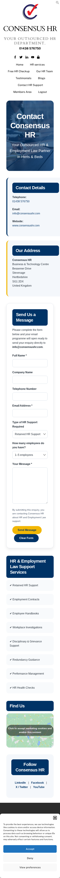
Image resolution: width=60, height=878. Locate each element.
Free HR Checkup (19, 71)
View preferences (30, 867)
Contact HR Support (30, 85)
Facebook (37, 782)
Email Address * (22, 405)
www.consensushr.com (26, 225)
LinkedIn (20, 782)
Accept (30, 848)
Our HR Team (44, 71)
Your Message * (22, 464)
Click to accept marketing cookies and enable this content (30, 730)
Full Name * (19, 355)
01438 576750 (21, 201)
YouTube (38, 787)
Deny (30, 858)
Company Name (22, 372)
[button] (55, 818)
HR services (37, 64)
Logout (42, 92)
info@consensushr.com (26, 213)
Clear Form (26, 538)
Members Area (22, 92)
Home (19, 64)
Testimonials (23, 78)
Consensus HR (30, 29)
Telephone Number (24, 388)
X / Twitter (22, 787)
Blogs (41, 78)
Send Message (27, 530)
